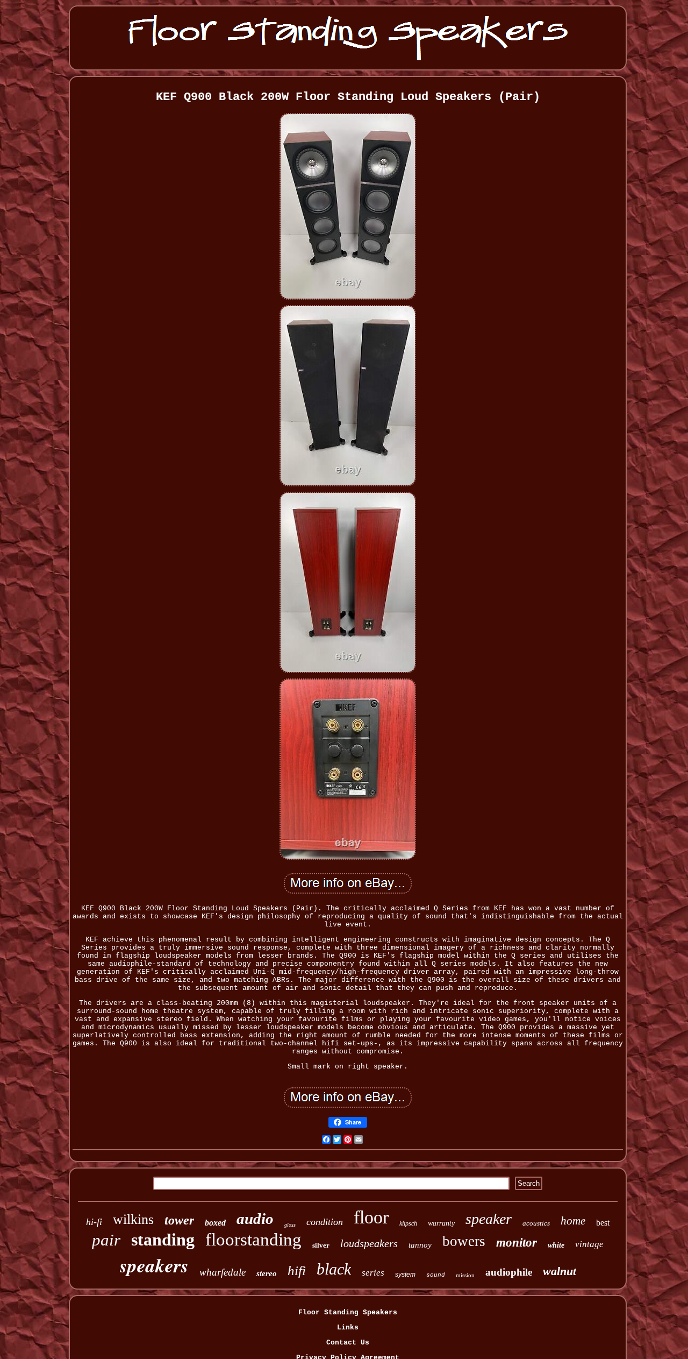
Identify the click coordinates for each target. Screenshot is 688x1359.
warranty (441, 1223)
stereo (266, 1273)
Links (348, 1327)
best (603, 1222)
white (556, 1245)
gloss (290, 1225)
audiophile (508, 1272)
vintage (589, 1244)
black (334, 1269)
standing (163, 1239)
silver (320, 1245)
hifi (297, 1270)
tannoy (420, 1245)
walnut (559, 1271)
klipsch (408, 1223)
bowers (463, 1241)
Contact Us (347, 1343)
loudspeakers (369, 1243)
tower (179, 1220)
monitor (516, 1242)
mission (465, 1275)
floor (371, 1217)
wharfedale (222, 1272)
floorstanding (253, 1239)
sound (435, 1275)
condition (324, 1221)
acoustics (536, 1223)
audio (255, 1218)
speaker (488, 1219)
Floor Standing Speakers (347, 1312)
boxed (215, 1222)
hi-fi (94, 1221)
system (405, 1274)
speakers (154, 1265)
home (573, 1220)
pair (106, 1239)
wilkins (133, 1219)
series (373, 1273)
